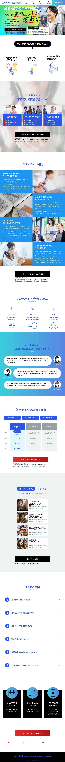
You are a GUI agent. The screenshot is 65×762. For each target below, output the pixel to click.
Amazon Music (29, 141)
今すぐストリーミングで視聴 (35, 135)
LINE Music (44, 141)
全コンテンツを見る (32, 559)
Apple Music (19, 141)
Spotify (37, 141)
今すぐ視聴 (60, 2)
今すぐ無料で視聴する (33, 460)
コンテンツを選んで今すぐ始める (32, 733)
